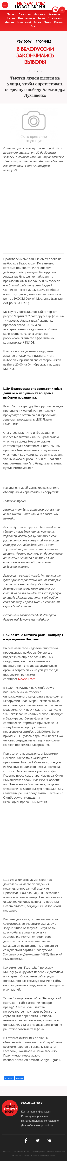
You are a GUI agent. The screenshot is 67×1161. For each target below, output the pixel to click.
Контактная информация (36, 1111)
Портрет (10, 18)
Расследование (26, 18)
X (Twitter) (9, 1078)
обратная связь (32, 1103)
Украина (57, 18)
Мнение (11, 14)
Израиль (9, 22)
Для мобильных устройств (37, 1125)
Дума (33, 26)
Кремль (58, 22)
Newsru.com (26, 679)
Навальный (24, 22)
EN (55, 10)
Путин (47, 22)
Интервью (40, 14)
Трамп (37, 22)
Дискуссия (25, 14)
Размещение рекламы (34, 1116)
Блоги (41, 18)
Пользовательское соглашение (40, 1120)
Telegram (19, 1078)
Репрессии (54, 14)
